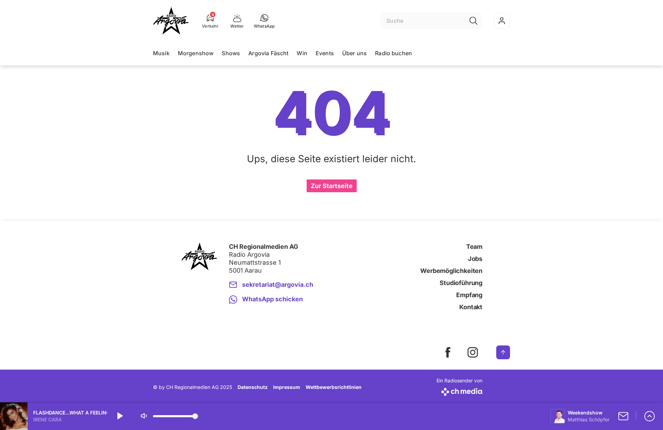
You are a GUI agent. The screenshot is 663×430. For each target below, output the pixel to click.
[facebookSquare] (448, 352)
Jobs (475, 258)
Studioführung (461, 282)
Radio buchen (393, 53)
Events (325, 53)
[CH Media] (459, 390)
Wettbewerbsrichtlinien (334, 387)
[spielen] (119, 416)
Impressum (286, 387)
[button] (264, 21)
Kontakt (470, 307)
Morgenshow (196, 53)
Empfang (469, 295)
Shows (231, 53)
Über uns (354, 53)
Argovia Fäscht (268, 53)
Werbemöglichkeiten (451, 270)
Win (302, 53)
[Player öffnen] (649, 416)
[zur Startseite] (171, 21)
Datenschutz (253, 387)
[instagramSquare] (473, 352)
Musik (161, 53)
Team (474, 246)
